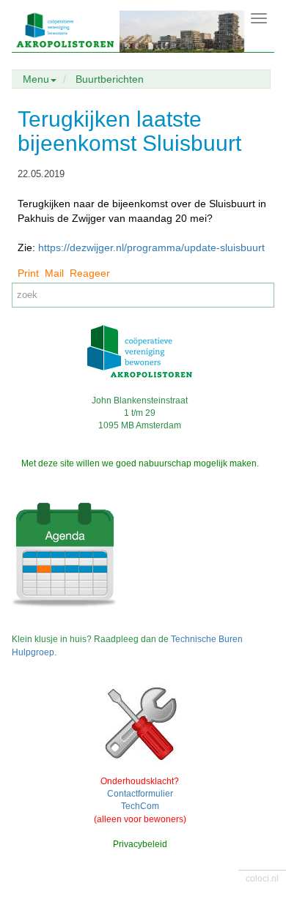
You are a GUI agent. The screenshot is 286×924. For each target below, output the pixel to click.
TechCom (140, 806)
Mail (54, 273)
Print (28, 273)
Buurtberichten (110, 79)
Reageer (90, 273)
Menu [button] (36, 79)
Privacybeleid (140, 844)
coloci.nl (262, 878)
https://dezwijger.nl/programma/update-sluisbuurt (151, 247)
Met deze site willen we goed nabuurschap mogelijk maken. (140, 463)
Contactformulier (140, 794)
